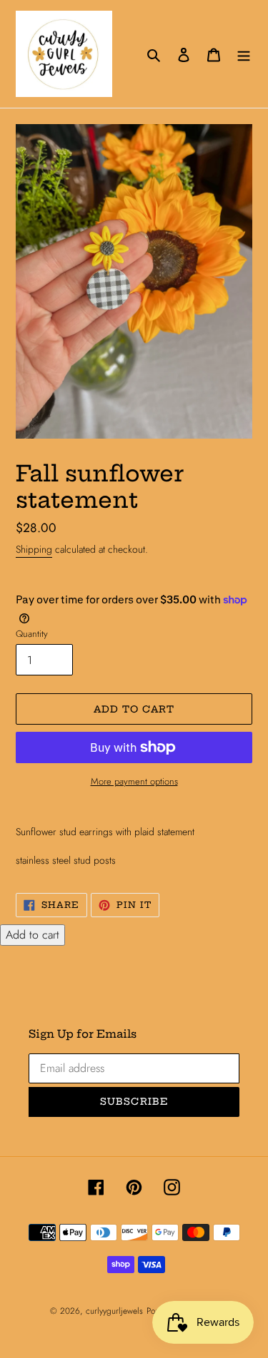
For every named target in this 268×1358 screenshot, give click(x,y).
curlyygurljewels (114, 1311)
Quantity (32, 633)
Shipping (34, 549)
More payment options (134, 781)
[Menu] (244, 54)
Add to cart (32, 934)
